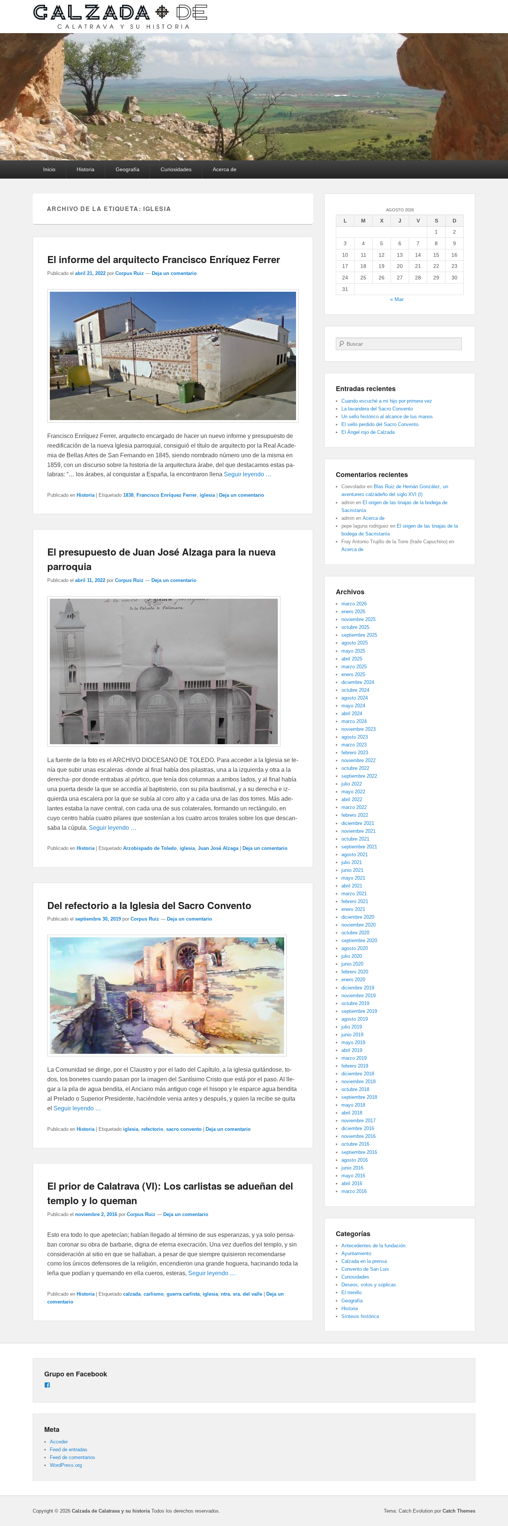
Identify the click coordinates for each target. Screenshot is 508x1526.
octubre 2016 (355, 1144)
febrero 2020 (354, 972)
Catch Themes (459, 1511)
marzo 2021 (354, 893)
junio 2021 (352, 870)
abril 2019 (351, 1050)
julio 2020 (351, 956)
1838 (128, 495)
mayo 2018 (353, 1105)
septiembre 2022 (359, 776)
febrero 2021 (354, 901)
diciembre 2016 (357, 1128)
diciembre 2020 (357, 917)
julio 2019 (351, 1027)
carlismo (154, 1294)
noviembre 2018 (358, 1081)
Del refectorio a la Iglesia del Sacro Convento (149, 905)
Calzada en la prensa (364, 1261)
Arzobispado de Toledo (150, 848)
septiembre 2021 (359, 847)
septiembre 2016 (359, 1152)
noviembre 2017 (358, 1120)
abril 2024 (351, 713)
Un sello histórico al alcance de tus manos (387, 416)
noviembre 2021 (358, 831)
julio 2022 (351, 784)
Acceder (59, 1442)
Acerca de (225, 169)
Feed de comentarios (72, 1457)
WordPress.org (66, 1465)
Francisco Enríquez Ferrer (166, 495)
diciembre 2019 (357, 988)
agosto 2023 (354, 737)
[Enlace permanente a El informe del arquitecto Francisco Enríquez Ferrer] (173, 426)
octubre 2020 (355, 932)
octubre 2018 (355, 1089)
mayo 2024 (353, 705)
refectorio (152, 1129)
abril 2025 (351, 659)
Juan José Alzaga (218, 848)
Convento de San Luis (365, 1269)
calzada (132, 1294)
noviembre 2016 (358, 1136)
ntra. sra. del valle (241, 1294)
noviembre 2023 (358, 729)
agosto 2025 (354, 643)
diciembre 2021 (357, 823)
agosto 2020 (354, 948)
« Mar (397, 299)
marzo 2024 (354, 721)
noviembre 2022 (358, 760)
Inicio (49, 169)
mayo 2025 (353, 651)
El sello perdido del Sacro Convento (379, 424)
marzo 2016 (354, 1191)
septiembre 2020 (359, 940)
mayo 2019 (353, 1042)
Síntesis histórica (360, 1316)
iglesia (207, 495)
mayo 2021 (353, 878)
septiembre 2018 (359, 1097)
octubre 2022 (355, 768)
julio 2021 (351, 862)
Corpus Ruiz (129, 273)
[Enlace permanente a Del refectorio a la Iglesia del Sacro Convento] (167, 1060)
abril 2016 (351, 1183)
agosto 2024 (354, 698)
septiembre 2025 (359, 635)
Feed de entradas (68, 1449)
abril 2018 (351, 1113)
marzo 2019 (354, 1058)
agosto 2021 (354, 854)
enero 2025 (353, 674)
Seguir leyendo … (247, 474)
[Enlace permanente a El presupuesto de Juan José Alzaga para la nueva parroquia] (163, 750)
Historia (85, 169)
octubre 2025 (355, 627)
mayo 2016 (353, 1175)
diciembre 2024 (357, 682)
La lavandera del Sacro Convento (377, 409)
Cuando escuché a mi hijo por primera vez (386, 401)
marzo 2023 (354, 745)
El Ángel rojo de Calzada (368, 432)
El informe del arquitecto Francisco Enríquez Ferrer (163, 259)
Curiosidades (176, 169)
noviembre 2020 (358, 925)
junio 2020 (352, 964)
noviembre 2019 (358, 995)
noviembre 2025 (358, 619)
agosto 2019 (354, 1019)
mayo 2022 (353, 791)
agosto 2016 (354, 1160)
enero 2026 (353, 611)
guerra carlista (183, 1294)
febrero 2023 (354, 752)
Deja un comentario (174, 273)
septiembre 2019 (359, 1011)
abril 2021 (351, 886)
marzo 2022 (354, 807)
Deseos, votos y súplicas (368, 1284)
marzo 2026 (354, 604)
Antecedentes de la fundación (373, 1245)
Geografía (127, 169)
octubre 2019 (355, 1003)
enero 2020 (353, 979)
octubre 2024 (355, 690)
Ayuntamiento (356, 1253)
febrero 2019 (354, 1066)
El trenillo (351, 1292)
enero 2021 (353, 909)
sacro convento (184, 1129)
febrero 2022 (354, 815)
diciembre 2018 (357, 1073)
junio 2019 (352, 1034)
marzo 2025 (354, 666)
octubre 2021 (355, 839)
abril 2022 (351, 799)
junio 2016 (352, 1168)
